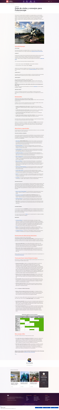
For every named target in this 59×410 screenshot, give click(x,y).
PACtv (27, 400)
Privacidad (46, 400)
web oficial (35, 86)
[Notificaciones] (49, 1)
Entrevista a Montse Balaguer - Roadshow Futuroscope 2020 (14, 383)
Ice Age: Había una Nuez (19, 170)
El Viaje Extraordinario (19, 145)
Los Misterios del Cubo (19, 230)
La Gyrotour (17, 177)
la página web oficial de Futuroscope (37, 51)
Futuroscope (17, 6)
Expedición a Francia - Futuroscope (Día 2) (24, 383)
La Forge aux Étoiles (19, 220)
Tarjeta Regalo (35, 400)
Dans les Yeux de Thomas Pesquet (21, 191)
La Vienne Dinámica (19, 149)
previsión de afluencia (32, 69)
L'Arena (26, 214)
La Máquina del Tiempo (19, 152)
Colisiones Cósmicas (19, 198)
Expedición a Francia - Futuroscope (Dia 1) (34, 383)
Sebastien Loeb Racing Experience (21, 166)
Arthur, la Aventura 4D (19, 156)
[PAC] (7, 1)
